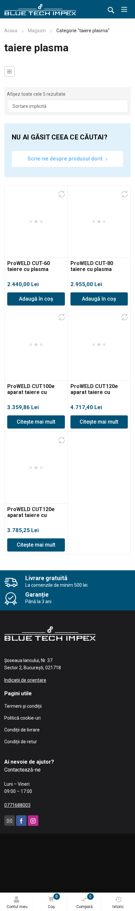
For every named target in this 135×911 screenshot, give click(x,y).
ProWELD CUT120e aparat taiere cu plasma (94, 392)
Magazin (37, 30)
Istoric (118, 906)
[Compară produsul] (61, 194)
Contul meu (17, 906)
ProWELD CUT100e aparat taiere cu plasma (31, 392)
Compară (84, 901)
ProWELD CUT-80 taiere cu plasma (91, 266)
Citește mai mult (36, 422)
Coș (53, 901)
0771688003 (17, 805)
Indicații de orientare (25, 680)
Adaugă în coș (36, 299)
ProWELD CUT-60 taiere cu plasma (28, 266)
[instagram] (33, 820)
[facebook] (21, 820)
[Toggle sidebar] (9, 71)
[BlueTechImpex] (40, 9)
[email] (9, 820)
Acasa (10, 30)
